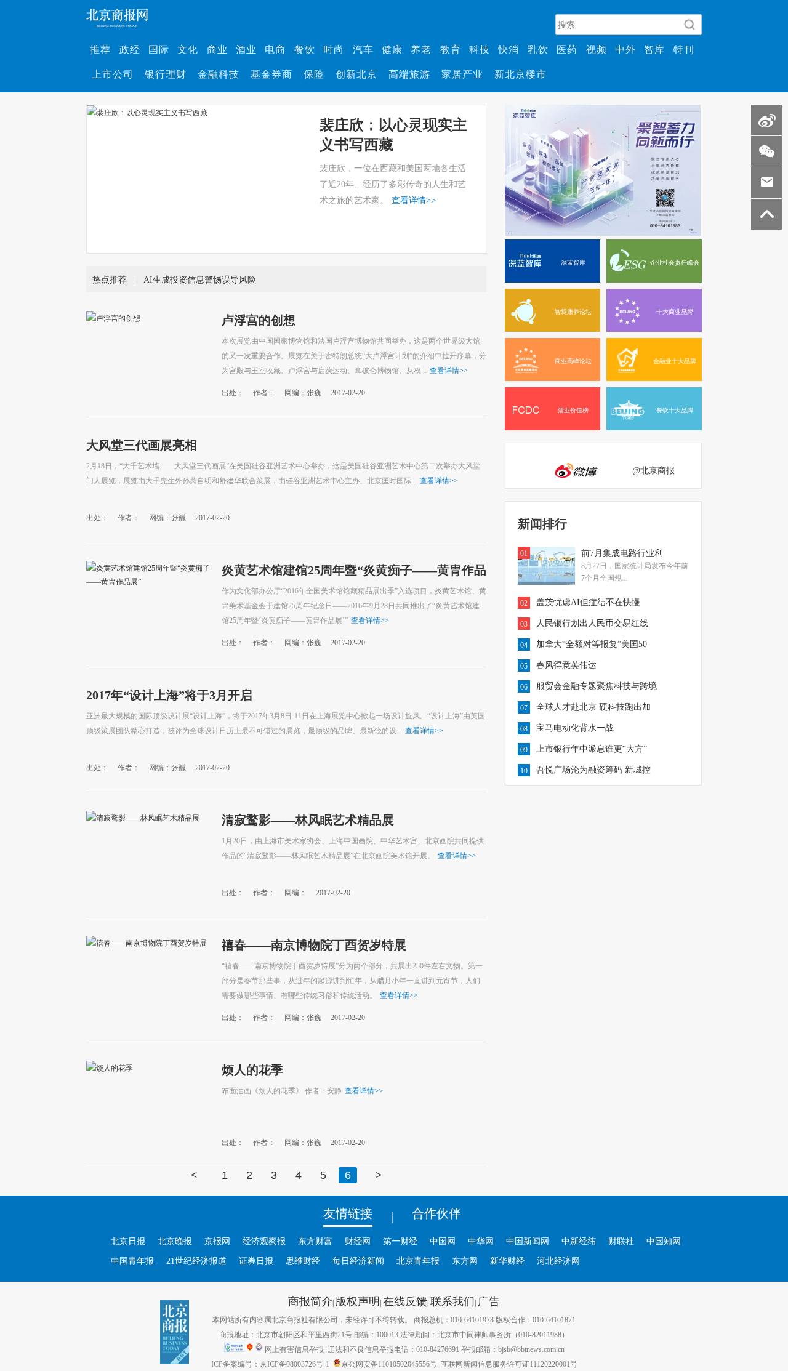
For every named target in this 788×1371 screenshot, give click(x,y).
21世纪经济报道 (196, 1260)
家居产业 (462, 74)
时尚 (333, 49)
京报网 (217, 1241)
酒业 (246, 49)
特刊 (683, 49)
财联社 (621, 1241)
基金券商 (271, 74)
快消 (508, 49)
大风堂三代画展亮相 (141, 444)
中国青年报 (132, 1260)
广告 (489, 1300)
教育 (450, 49)
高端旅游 (409, 74)
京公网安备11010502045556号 (389, 1363)
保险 (314, 74)
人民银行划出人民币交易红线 (592, 623)
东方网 (465, 1260)
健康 (392, 49)
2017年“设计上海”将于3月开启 (169, 694)
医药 (567, 49)
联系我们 (452, 1300)
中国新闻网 (527, 1241)
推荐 (100, 49)
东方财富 (315, 1241)
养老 (421, 49)
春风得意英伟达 (566, 665)
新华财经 (507, 1260)
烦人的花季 (252, 1069)
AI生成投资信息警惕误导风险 (199, 279)
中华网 (481, 1241)
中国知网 (663, 1241)
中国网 (443, 1241)
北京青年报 (418, 1260)
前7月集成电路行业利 (622, 553)
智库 (654, 49)
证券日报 (256, 1260)
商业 (217, 49)
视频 (596, 49)
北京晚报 (175, 1241)
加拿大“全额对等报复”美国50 (591, 644)
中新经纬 (578, 1241)
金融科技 (218, 74)
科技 (479, 49)
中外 (625, 49)
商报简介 (310, 1300)
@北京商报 (653, 470)
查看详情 (414, 200)
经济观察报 (264, 1241)
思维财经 (303, 1260)
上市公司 (113, 74)
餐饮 (304, 49)
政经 (129, 49)
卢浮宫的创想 (259, 319)
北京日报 (128, 1241)
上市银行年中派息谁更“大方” (591, 748)
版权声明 (358, 1300)
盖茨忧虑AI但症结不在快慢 (588, 602)
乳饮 (538, 49)
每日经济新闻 (358, 1260)
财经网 (358, 1241)
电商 (275, 49)
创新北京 (356, 74)
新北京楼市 (520, 74)
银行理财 (166, 74)
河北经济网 (558, 1260)
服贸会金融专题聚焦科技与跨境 (596, 685)
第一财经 (400, 1241)
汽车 (363, 49)
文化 (187, 49)
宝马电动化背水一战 (575, 727)
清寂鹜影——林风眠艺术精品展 (308, 819)
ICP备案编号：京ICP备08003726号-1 (270, 1363)
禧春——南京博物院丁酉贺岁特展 (314, 944)
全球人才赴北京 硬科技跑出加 (593, 706)
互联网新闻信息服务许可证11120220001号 (509, 1363)
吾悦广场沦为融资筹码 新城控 (593, 769)
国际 (158, 49)
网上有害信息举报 (294, 1349)
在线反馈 (405, 1300)
